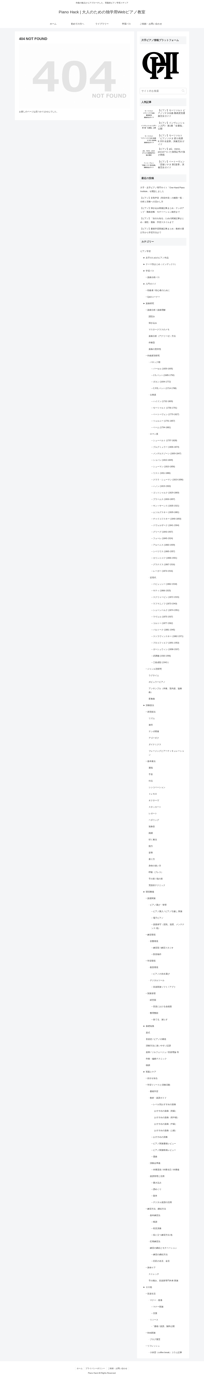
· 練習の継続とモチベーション (163, 1248)
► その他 (147, 1287)
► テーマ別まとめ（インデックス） (160, 264)
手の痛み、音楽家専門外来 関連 (163, 1280)
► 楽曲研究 (148, 303)
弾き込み (153, 323)
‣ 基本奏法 (151, 761)
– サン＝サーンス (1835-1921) (165, 506)
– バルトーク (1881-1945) (163, 630)
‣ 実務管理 (151, 993)
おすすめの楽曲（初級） (165, 1111)
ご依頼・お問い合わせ (117, 1368)
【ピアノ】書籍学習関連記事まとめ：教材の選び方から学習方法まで (162, 230)
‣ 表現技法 (151, 712)
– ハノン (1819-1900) (161, 486)
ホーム (80, 1368)
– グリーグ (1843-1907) (162, 532)
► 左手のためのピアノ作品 (156, 257)
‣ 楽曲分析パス (153, 277)
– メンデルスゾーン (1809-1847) (166, 453)
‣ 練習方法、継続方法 (156, 1209)
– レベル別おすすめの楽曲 (163, 1104)
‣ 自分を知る (152, 1078)
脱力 (151, 846)
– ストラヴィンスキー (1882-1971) (167, 636)
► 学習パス (148, 271)
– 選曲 (154, 1156)
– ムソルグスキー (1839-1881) (165, 512)
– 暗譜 (154, 1222)
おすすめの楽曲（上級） (165, 1130)
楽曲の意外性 (155, 349)
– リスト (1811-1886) (161, 473)
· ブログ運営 (154, 1339)
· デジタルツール (156, 980)
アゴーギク (154, 738)
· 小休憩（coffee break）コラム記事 (165, 1352)
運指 (151, 768)
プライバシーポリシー (95, 1368)
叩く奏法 (153, 839)
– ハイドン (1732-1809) (162, 401)
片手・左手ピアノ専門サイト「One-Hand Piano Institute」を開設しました (162, 189)
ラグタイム (154, 675)
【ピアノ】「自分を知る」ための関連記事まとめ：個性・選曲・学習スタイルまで (162, 220)
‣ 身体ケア (151, 1267)
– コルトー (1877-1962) (162, 623)
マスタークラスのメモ (159, 329)
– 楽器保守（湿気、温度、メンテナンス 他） (167, 926)
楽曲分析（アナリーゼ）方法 (162, 336)
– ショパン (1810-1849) (162, 460)
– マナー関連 (157, 1306)
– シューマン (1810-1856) (163, 466)
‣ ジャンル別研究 (154, 669)
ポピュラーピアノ (157, 682)
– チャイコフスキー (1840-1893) (166, 519)
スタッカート (155, 807)
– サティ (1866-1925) (161, 590)
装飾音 (152, 826)
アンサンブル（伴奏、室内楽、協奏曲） (165, 690)
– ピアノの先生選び (160, 974)
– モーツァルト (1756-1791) (164, 408)
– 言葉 (154, 1313)
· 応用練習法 (154, 1241)
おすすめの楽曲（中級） (165, 1124)
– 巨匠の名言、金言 (160, 1261)
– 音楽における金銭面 (161, 1006)
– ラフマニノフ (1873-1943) (164, 603)
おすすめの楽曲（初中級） (166, 1117)
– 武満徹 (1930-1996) (161, 656)
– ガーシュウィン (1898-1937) (165, 649)
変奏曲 (152, 699)
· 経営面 (152, 1000)
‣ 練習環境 (151, 934)
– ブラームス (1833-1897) (163, 499)
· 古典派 (152, 395)
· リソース (153, 1320)
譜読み (152, 316)
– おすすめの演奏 (159, 1137)
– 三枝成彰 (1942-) (159, 662)
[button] (183, 90)
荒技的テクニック (157, 885)
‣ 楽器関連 (151, 898)
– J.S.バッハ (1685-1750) (162, 375)
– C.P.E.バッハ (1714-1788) (164, 388)
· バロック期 (154, 362)
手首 (151, 774)
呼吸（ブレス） (156, 872)
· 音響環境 (153, 941)
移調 (148, 1065)
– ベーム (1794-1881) (161, 427)
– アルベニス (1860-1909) (163, 545)
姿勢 (151, 852)
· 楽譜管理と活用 (156, 1176)
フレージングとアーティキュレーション (166, 753)
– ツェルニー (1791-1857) (163, 421)
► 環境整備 (148, 892)
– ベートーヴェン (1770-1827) (165, 414)
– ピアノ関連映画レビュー (163, 1150)
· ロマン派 (153, 434)
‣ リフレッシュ (153, 1346)
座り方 (152, 859)
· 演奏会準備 (154, 1163)
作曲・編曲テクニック (156, 1058)
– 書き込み (156, 1182)
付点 (151, 781)
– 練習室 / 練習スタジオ (162, 948)
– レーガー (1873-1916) (162, 571)
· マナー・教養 (155, 1300)
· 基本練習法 (154, 1215)
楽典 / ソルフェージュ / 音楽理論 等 (162, 1052)
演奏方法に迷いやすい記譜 (158, 1045)
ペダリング (154, 820)
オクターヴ (154, 800)
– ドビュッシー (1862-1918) (164, 584)
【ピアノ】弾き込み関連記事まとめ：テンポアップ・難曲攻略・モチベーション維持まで (162, 210)
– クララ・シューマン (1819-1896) (167, 479)
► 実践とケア (149, 1072)
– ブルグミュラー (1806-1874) (165, 447)
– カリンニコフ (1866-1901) (164, 558)
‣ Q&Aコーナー (153, 297)
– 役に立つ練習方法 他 (161, 1235)
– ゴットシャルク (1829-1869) (165, 492)
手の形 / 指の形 (156, 878)
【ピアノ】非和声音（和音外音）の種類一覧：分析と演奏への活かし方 (162, 200)
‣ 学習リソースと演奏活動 (158, 1085)
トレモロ (153, 794)
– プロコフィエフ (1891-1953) (165, 643)
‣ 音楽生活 (151, 1293)
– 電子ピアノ (157, 918)
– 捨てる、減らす (159, 1019)
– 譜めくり (156, 1189)
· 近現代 (152, 577)
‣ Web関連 (151, 1333)
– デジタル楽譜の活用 (161, 1202)
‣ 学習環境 (151, 961)
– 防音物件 (156, 954)
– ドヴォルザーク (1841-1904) (165, 525)
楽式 (148, 1032)
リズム (152, 718)
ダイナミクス (155, 744)
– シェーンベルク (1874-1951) (165, 610)
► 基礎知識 (148, 1026)
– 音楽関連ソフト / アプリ (163, 987)
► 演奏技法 (148, 705)
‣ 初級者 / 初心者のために (158, 290)
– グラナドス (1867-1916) (163, 564)
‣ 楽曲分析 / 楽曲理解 (156, 310)
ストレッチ (154, 1274)
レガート (153, 813)
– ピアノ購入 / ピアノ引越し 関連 (166, 911)
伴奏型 (152, 342)
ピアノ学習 (145, 251)
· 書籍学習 (153, 1091)
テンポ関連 (154, 731)
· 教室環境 (153, 967)
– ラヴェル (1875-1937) (162, 616)
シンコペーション (157, 787)
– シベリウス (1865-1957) (163, 551)
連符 (151, 725)
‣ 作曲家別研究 (153, 355)
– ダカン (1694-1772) (161, 381)
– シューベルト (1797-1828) (164, 440)
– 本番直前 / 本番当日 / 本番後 (165, 1169)
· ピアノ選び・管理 (158, 905)
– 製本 (154, 1196)
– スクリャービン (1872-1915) (165, 597)
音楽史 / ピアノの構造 (156, 1039)
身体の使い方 (155, 865)
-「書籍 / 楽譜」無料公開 (163, 1326)
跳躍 (151, 833)
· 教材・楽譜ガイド (158, 1098)
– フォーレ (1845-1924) (162, 538)
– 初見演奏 (156, 1228)
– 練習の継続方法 (159, 1254)
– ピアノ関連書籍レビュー (163, 1143)
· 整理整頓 (153, 1013)
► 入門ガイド (149, 284)
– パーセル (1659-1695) (162, 368)
